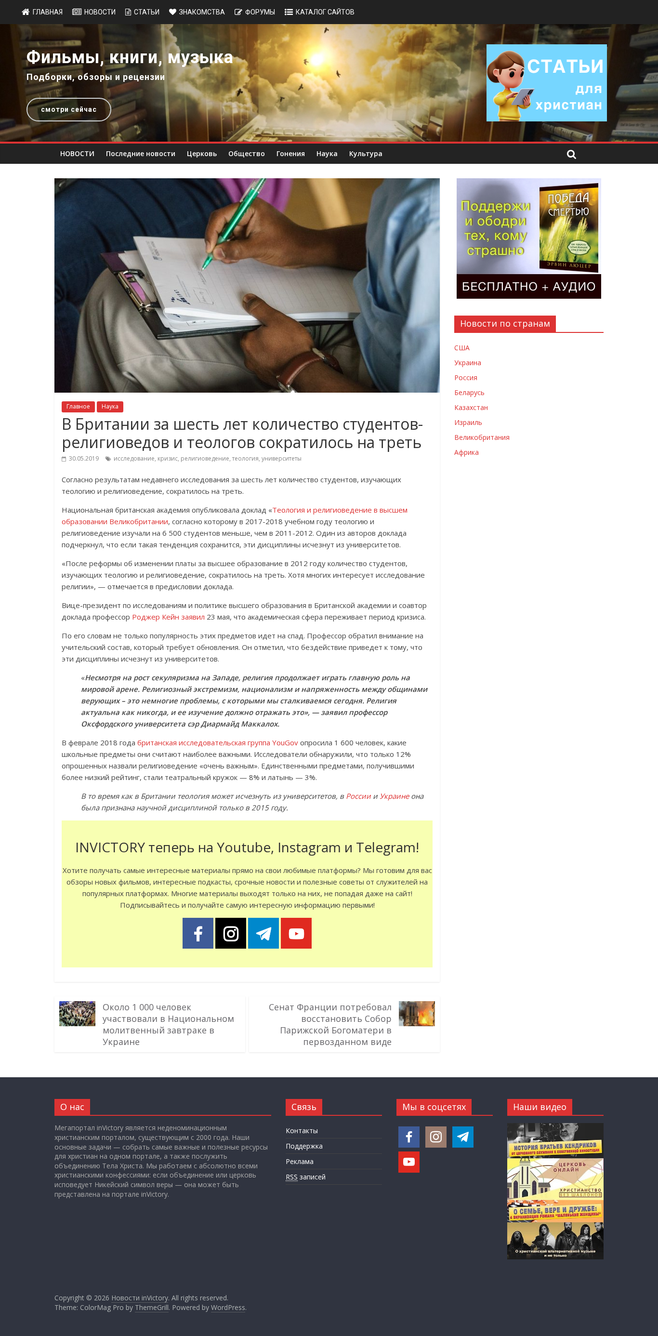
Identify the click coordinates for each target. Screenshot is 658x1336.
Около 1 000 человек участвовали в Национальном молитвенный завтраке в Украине (168, 1024)
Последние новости (140, 153)
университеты (282, 458)
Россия (465, 377)
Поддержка (304, 1146)
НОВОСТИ (77, 153)
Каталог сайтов (325, 12)
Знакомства (202, 12)
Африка (466, 452)
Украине (394, 796)
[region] (329, 83)
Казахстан (471, 407)
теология (245, 458)
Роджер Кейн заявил (168, 617)
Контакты (302, 1130)
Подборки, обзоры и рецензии (95, 77)
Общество (246, 153)
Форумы (260, 12)
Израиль (468, 422)
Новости (100, 12)
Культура (365, 153)
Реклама (300, 1161)
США (462, 347)
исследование (134, 458)
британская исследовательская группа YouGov (217, 742)
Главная (48, 12)
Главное (78, 406)
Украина (467, 362)
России (358, 796)
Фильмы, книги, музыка (130, 57)
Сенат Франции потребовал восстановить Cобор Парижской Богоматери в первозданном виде (330, 1024)
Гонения (290, 153)
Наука (327, 153)
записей (306, 1176)
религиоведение (205, 458)
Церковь (202, 153)
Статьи (146, 12)
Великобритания (482, 437)
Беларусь (469, 392)
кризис (168, 458)
